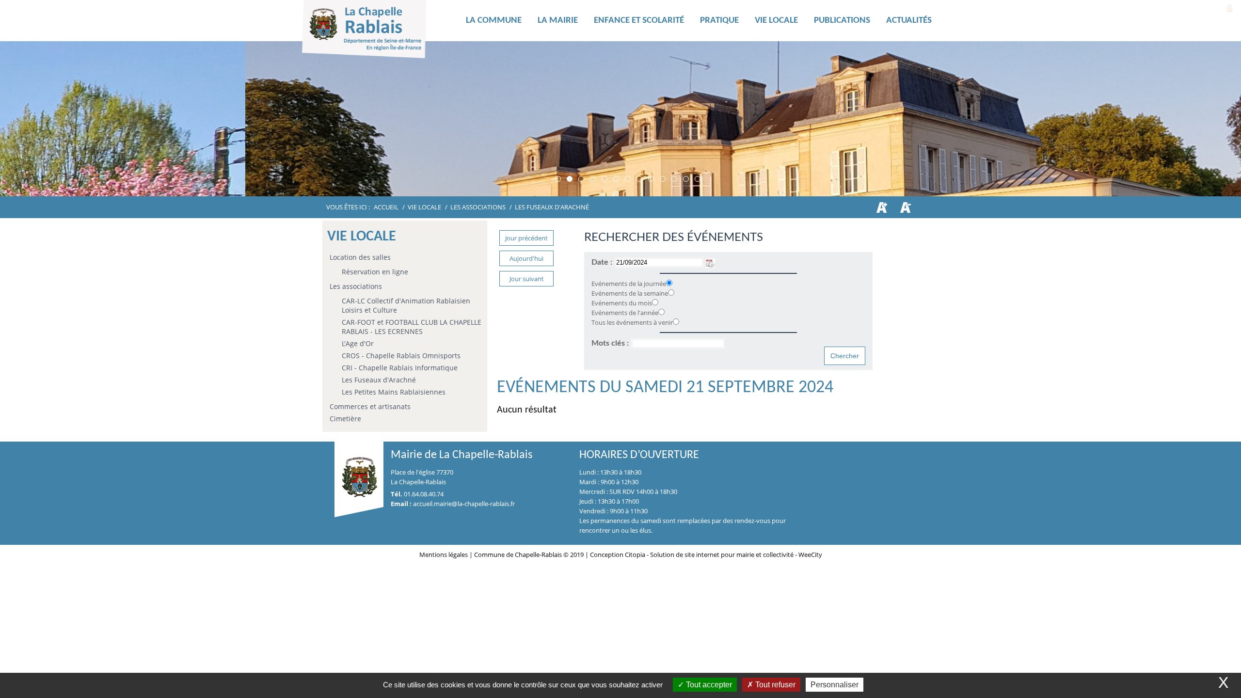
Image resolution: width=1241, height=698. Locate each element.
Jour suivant (526, 278)
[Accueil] (379, 31)
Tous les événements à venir (632, 322)
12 (686, 179)
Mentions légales (444, 554)
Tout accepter (708, 685)
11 (674, 179)
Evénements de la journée (628, 283)
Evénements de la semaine (629, 293)
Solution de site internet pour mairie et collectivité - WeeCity (736, 554)
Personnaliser (835, 685)
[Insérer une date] (710, 262)
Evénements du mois (621, 303)
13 (697, 179)
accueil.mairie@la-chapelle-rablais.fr (464, 503)
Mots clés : (611, 343)
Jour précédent (526, 238)
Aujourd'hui (526, 258)
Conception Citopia (617, 554)
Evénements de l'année (624, 312)
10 (663, 179)
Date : (602, 262)
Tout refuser (774, 685)
